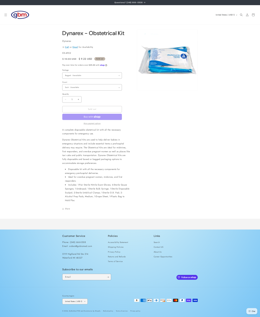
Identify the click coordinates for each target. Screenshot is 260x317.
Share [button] (67, 208)
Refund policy (108, 311)
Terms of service (122, 311)
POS (78, 311)
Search (157, 242)
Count (64, 82)
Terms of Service (115, 261)
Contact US (158, 247)
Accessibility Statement (118, 242)
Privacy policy (135, 311)
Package (65, 70)
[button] (6, 15)
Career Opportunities (163, 256)
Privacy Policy (114, 252)
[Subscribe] (108, 277)
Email (75, 47)
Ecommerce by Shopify (92, 311)
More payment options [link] (92, 123)
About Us (158, 252)
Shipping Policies (115, 247)
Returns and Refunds (117, 256)
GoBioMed (73, 311)
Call (67, 47)
